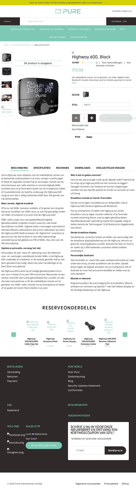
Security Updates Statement (84, 385)
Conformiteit (75, 390)
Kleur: (76, 94)
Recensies (62, 167)
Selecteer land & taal (44, 445)
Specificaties (41, 167)
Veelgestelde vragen (110, 167)
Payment (12, 381)
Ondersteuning (57, 37)
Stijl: (75, 104)
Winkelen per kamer (79, 29)
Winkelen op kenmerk (51, 29)
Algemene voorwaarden (88, 483)
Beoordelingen (79, 37)
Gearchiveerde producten (21, 45)
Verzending (13, 372)
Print (77, 137)
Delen (89, 137)
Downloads (83, 167)
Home (6, 45)
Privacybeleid (111, 483)
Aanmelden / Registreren (122, 11)
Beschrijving (19, 168)
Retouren (12, 376)
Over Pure (73, 372)
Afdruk (125, 483)
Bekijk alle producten (23, 29)
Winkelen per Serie (105, 29)
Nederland (13, 410)
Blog (122, 29)
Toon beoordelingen (112, 62)
